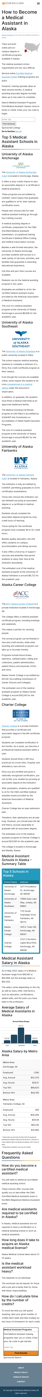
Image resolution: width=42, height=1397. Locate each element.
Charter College (9, 726)
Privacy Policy (21, 1372)
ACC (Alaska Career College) (19, 604)
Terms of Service (21, 1377)
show (18, 131)
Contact (21, 1382)
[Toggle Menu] (38, 3)
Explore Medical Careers (27, 1390)
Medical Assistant (7, 35)
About (21, 1368)
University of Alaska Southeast (20, 351)
